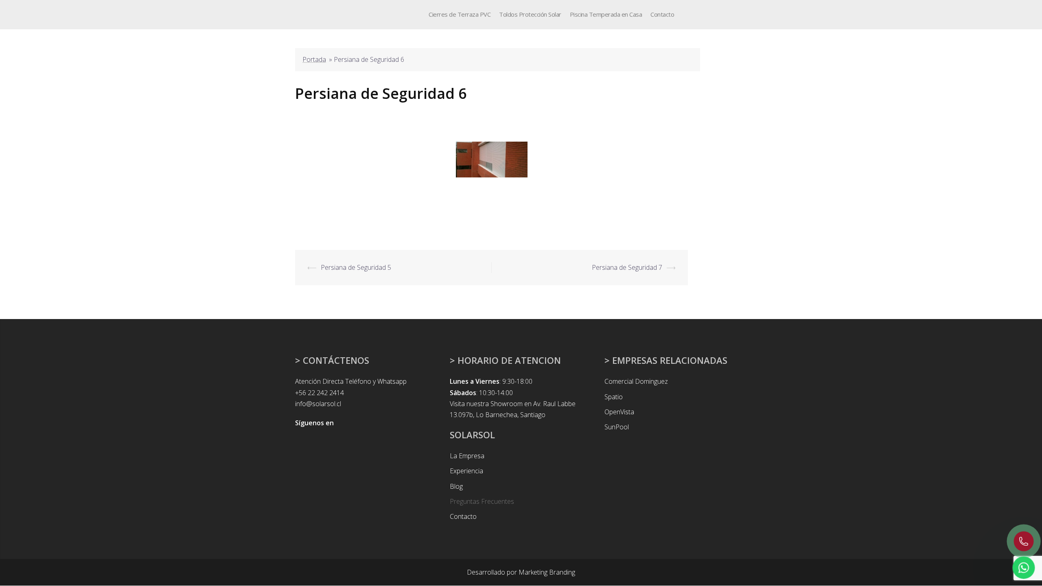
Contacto (662, 14)
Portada (314, 59)
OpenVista (619, 411)
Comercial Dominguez (636, 381)
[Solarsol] (311, 13)
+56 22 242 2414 (319, 392)
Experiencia (466, 470)
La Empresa (467, 455)
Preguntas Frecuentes (482, 501)
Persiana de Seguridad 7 (627, 267)
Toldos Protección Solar (530, 14)
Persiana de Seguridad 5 (356, 267)
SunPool (616, 426)
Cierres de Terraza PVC (459, 14)
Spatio (613, 396)
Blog (456, 486)
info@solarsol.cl (318, 403)
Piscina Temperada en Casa (606, 14)
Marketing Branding (547, 572)
